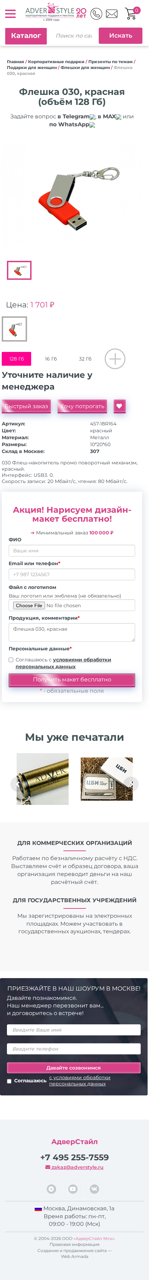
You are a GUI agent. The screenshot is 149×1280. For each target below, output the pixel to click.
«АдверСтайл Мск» (93, 1238)
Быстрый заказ (26, 406)
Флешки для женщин (85, 67)
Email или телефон (34, 563)
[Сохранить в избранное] (120, 406)
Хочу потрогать (82, 406)
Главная (15, 61)
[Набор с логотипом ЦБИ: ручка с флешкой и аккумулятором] (106, 779)
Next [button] (131, 784)
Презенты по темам (110, 61)
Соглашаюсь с (63, 663)
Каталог (26, 35)
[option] (72, 196)
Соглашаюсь (62, 1080)
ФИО (15, 539)
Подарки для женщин (32, 67)
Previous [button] (18, 784)
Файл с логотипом (32, 587)
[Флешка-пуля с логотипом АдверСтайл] (42, 779)
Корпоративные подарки (56, 61)
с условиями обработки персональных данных (80, 1080)
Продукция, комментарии (44, 618)
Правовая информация (74, 1244)
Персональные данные (40, 649)
